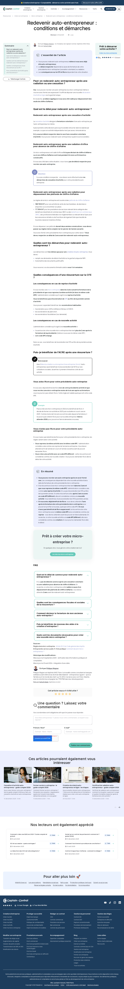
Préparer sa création (80, 938)
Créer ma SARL (7, 922)
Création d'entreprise (27, 9)
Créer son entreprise (21, 16)
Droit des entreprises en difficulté (37, 954)
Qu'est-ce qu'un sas (100, 882)
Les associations (35, 882)
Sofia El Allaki (47, 46)
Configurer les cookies (51, 985)
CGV (51, 917)
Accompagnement (68, 9)
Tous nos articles (79, 965)
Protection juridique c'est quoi (81, 882)
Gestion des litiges (104, 914)
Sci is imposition (84, 885)
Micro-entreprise (37, 16)
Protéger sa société (34, 914)
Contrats (54, 9)
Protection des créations (82, 960)
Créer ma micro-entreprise (11, 928)
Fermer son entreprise (81, 955)
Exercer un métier (79, 944)
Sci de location (58, 885)
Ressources (83, 9)
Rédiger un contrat (57, 914)
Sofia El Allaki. (44, 682)
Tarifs (95, 9)
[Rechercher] (101, 9)
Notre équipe (101, 938)
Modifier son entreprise (12, 935)
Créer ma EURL (8, 925)
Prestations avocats (35, 935)
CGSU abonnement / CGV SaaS (76, 985)
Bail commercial (55, 925)
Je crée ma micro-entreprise (62, 554)
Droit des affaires (32, 938)
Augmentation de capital (11, 941)
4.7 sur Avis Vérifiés (39, 905)
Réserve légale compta (42, 885)
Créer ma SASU (8, 920)
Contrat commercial (56, 920)
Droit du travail (31, 951)
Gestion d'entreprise (41, 9)
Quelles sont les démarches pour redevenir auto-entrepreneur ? (17, 62)
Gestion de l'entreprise (81, 949)
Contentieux (31, 957)
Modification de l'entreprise (83, 952)
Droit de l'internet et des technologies (35, 947)
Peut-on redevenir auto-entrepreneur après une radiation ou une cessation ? (16, 51)
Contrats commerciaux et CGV (83, 946)
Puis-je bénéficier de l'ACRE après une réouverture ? (17, 71)
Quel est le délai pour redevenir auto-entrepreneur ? (16, 57)
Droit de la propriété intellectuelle (37, 944)
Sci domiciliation (71, 885)
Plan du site (101, 944)
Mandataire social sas (51, 882)
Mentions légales (93, 985)
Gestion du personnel (82, 914)
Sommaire (9, 46)
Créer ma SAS (7, 917)
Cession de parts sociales (11, 944)
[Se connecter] (119, 9)
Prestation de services (57, 922)
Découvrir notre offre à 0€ (92, 3)
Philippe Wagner (49, 44)
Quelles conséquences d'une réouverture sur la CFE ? (15, 67)
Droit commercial (32, 941)
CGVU (62, 985)
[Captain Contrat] (11, 8)
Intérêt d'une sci (21, 882)
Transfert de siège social (11, 938)
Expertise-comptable (57, 938)
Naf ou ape (64, 882)
